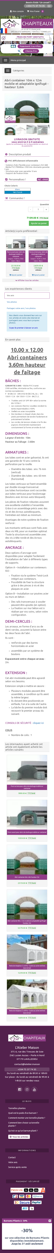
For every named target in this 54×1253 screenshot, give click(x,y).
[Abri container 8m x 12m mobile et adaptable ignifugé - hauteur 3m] (27, 904)
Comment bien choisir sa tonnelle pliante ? (23, 1124)
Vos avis (10, 295)
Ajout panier (16, 275)
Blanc (17, 189)
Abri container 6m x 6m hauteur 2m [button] (27, 877)
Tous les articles (20, 1137)
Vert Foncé (17, 192)
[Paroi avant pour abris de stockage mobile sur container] (15, 243)
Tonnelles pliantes (17, 1108)
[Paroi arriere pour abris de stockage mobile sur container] (38, 243)
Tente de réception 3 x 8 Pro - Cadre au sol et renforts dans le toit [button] (27, 1012)
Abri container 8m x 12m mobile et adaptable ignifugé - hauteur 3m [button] (27, 922)
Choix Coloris (11, 186)
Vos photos (12, 302)
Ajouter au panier (39, 223)
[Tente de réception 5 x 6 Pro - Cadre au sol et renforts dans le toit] (27, 949)
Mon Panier (36, 11)
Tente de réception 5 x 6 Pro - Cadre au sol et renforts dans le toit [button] (27, 967)
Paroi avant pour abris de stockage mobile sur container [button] (16, 256)
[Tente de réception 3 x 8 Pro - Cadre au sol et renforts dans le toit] (27, 994)
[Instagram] (27, 1089)
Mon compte (18, 11)
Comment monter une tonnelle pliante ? (26, 1118)
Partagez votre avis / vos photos (21, 308)
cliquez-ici (38, 723)
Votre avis (12, 1162)
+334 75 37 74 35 (35, 6)
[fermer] (50, 1221)
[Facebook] (19, 1089)
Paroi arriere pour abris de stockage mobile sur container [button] (38, 256)
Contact (12, 1157)
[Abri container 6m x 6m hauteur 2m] (27, 859)
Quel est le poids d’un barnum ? (23, 1113)
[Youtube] (34, 1089)
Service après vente (17, 1167)
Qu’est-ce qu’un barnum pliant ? (23, 1131)
